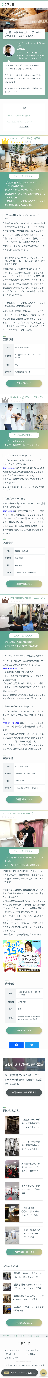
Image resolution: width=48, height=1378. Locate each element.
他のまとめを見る (24, 1322)
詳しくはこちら (24, 383)
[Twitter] (32, 1045)
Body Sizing (8, 468)
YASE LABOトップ (11, 1350)
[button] (43, 1372)
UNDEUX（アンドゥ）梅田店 (18, 115)
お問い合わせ (9, 1354)
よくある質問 (33, 1350)
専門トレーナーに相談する (20, 1372)
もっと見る (24, 126)
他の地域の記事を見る (24, 1252)
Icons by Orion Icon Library (24, 1361)
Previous (3, 158)
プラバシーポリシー (12, 1358)
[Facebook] (16, 1045)
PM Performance (11, 668)
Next (45, 158)
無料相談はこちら (24, 583)
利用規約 (31, 1354)
